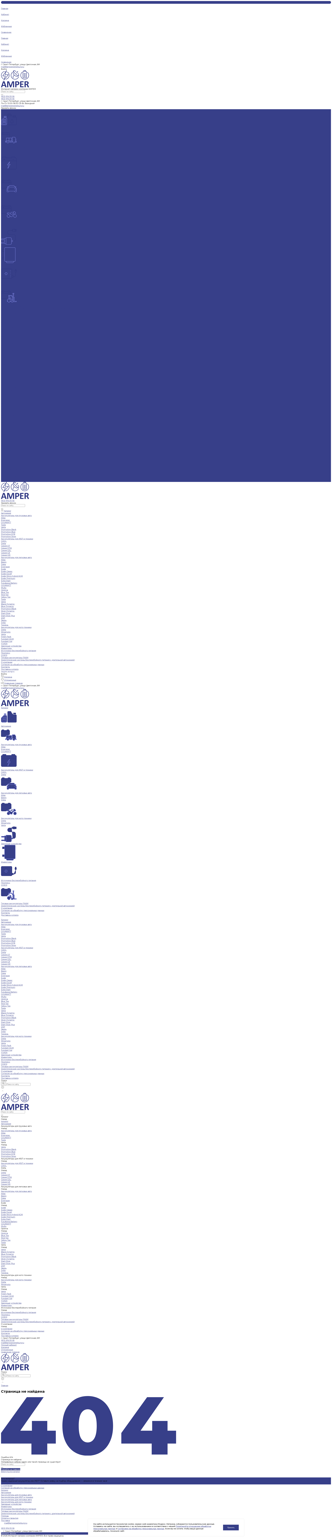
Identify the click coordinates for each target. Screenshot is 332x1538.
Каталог (4, 322)
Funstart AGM (7, 450)
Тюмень (4, 436)
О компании (6, 474)
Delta (3, 177)
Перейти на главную (10, 1469)
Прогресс (5, 285)
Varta (3, 228)
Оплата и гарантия (9, 1518)
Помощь (5, 1516)
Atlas (3, 149)
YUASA (4, 455)
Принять (230, 1527)
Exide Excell (6, 385)
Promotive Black (8, 341)
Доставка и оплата (9, 481)
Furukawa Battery (9, 394)
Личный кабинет (9, 1345)
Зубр (3, 434)
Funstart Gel (6, 453)
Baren (3, 200)
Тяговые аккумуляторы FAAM (14, 306)
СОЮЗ (4, 288)
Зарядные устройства (11, 246)
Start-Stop (5, 425)
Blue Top (5, 404)
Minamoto (6, 225)
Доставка (5, 1520)
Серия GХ (5, 364)
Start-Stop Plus (8, 427)
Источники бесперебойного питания (18, 283)
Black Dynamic (8, 415)
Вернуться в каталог (10, 1471)
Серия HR (5, 366)
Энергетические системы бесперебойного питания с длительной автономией (38, 308)
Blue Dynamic (7, 418)
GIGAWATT (6, 154)
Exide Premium (8, 390)
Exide (3, 380)
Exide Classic (6, 383)
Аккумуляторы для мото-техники (16, 221)
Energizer (5, 152)
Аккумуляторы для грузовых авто (16, 147)
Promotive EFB (8, 345)
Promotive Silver (8, 348)
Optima (4, 401)
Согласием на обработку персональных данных (141, 1529)
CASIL (4, 175)
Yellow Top (6, 408)
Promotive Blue (8, 343)
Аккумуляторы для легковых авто (16, 195)
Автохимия (6, 129)
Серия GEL (6, 362)
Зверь (3, 432)
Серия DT (5, 357)
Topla (3, 336)
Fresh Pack (6, 448)
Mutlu (3, 399)
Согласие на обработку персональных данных (22, 313)
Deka (3, 202)
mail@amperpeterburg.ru (12, 67)
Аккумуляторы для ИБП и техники (17, 172)
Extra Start (6, 392)
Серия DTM (6, 359)
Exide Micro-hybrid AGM (12, 387)
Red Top (5, 406)
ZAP (3, 429)
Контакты (5, 478)
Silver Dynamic (8, 422)
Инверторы (6, 264)
